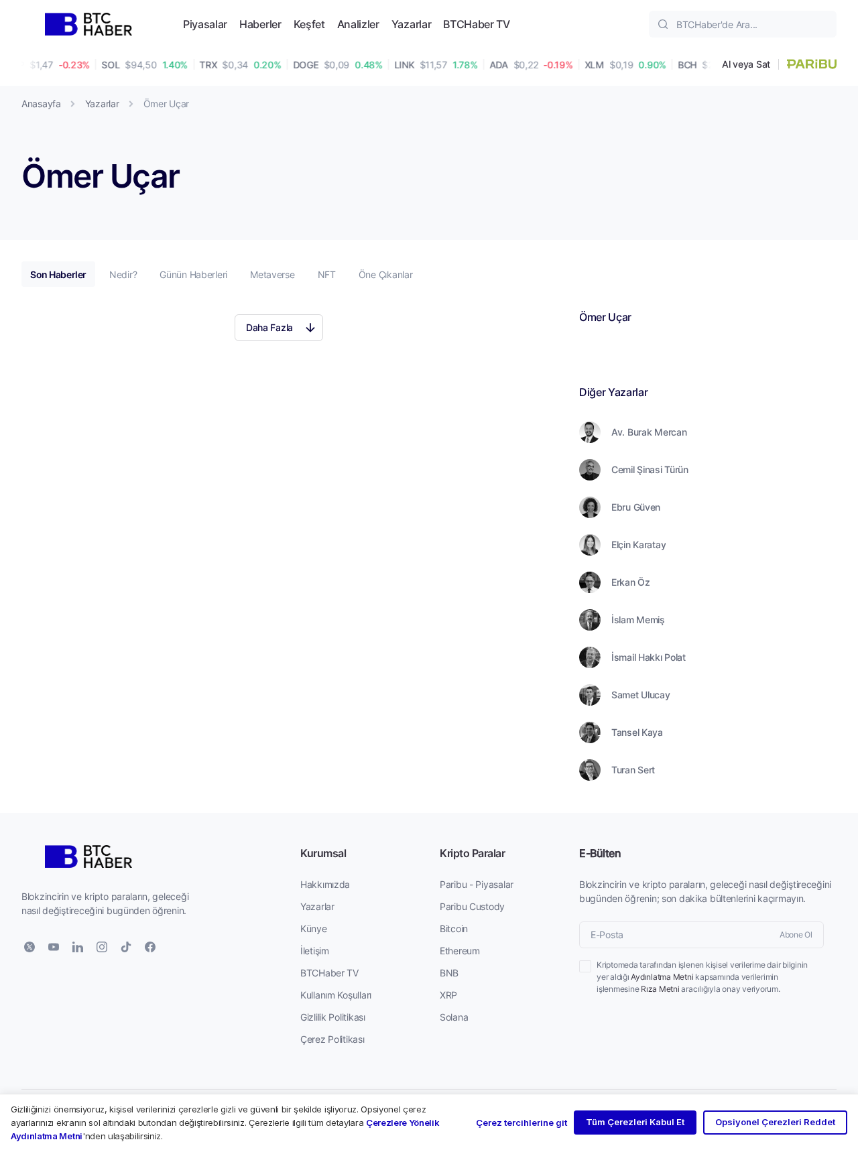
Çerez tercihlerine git (521, 1122)
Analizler (358, 23)
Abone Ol (796, 934)
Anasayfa (41, 103)
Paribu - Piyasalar (476, 884)
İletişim (314, 950)
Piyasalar (205, 23)
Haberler (260, 23)
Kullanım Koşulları (335, 994)
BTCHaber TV (476, 23)
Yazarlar (411, 23)
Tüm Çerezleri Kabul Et (635, 1121)
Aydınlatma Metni (662, 976)
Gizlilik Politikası (332, 1017)
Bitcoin (454, 928)
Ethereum (460, 950)
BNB (449, 972)
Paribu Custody (472, 906)
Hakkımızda (325, 884)
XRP (448, 994)
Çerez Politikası (332, 1039)
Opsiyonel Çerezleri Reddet (775, 1121)
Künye (313, 928)
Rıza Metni (660, 989)
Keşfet (309, 23)
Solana (454, 1017)
